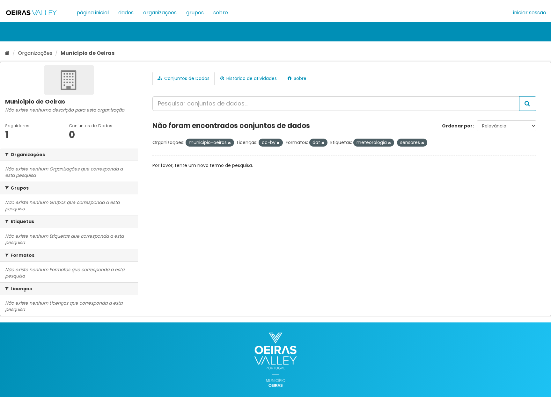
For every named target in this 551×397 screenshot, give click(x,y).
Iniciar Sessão (529, 12)
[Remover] (229, 142)
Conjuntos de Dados (186, 78)
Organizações (160, 12)
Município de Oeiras (87, 53)
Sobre (220, 12)
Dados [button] (126, 12)
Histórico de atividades (251, 78)
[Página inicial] (7, 53)
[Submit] (527, 103)
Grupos (195, 12)
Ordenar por (457, 126)
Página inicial (93, 12)
